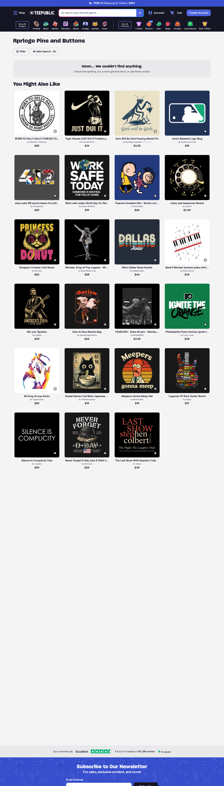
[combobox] (97, 13)
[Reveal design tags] (55, 131)
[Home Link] (42, 13)
